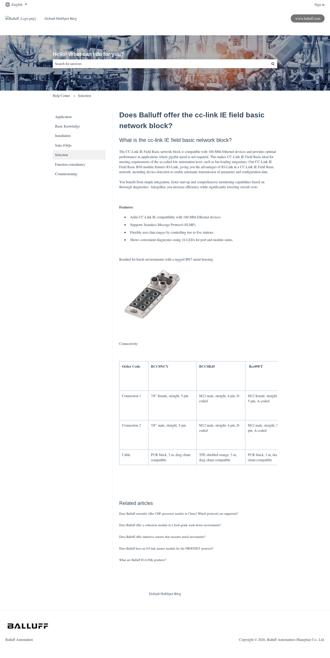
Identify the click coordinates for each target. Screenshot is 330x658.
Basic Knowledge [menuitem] (67, 126)
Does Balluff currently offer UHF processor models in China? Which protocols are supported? (178, 513)
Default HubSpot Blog (61, 18)
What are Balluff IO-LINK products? (142, 560)
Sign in (320, 4)
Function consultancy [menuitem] (70, 164)
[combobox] (161, 63)
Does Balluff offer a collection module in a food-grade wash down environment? (170, 525)
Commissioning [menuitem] (66, 173)
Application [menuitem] (63, 116)
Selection (84, 95)
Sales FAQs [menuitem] (63, 145)
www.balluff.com (307, 18)
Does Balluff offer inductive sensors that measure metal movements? (162, 537)
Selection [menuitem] (61, 154)
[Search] (273, 63)
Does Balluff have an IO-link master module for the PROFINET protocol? (166, 548)
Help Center (61, 95)
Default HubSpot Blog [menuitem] (165, 593)
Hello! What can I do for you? (88, 54)
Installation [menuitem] (62, 135)
